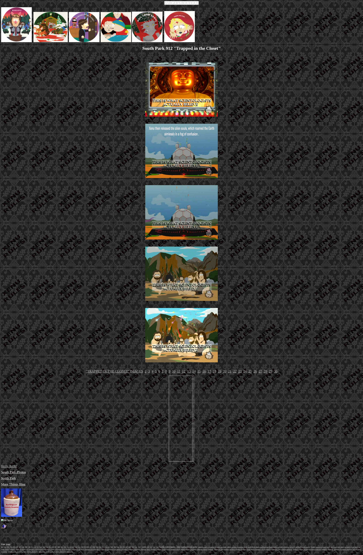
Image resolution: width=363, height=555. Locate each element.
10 (173, 371)
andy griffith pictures (252, 547)
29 (270, 371)
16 (204, 371)
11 (178, 371)
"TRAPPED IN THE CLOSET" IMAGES (114, 371)
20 (224, 371)
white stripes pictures (235, 547)
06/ (17, 547)
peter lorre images (169, 549)
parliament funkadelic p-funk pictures (274, 547)
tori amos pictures (120, 549)
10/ (29, 547)
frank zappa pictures (318, 547)
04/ (11, 547)
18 (214, 371)
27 (260, 371)
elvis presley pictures (70, 549)
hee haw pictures (66, 551)
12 (183, 371)
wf (79, 549)
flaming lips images (221, 549)
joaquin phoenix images (137, 549)
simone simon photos (205, 549)
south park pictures (15, 551)
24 (245, 371)
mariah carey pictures (206, 547)
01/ (38, 547)
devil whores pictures (105, 549)
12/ (35, 547)
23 (240, 371)
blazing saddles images (324, 549)
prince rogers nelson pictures (304, 549)
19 (219, 371)
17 (209, 371)
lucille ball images (167, 547)
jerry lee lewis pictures (335, 547)
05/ (14, 547)
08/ (23, 547)
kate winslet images (154, 549)
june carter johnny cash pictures (13, 549)
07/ (20, 547)
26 (255, 371)
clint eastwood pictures (187, 547)
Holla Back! (9, 466)
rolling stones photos (238, 549)
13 (189, 371)
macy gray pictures (54, 549)
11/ (32, 547)
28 (265, 371)
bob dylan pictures (31, 551)
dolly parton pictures (89, 549)
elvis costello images (269, 549)
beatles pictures (221, 547)
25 (250, 371)
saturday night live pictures (49, 551)
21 (229, 371)
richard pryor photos (352, 547)
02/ (5, 547)
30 (275, 371)
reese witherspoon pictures (186, 549)
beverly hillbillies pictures (300, 547)
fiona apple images (253, 549)
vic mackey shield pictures (36, 549)
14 (194, 371)
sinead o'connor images (343, 549)
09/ (26, 547)
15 (199, 371)
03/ (8, 547)
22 (235, 371)
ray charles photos (285, 549)
